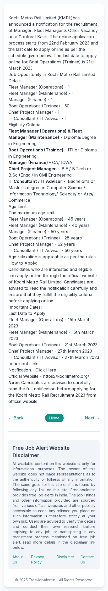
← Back (16, 417)
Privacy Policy (37, 559)
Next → (92, 417)
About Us (18, 559)
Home (54, 418)
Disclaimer (65, 557)
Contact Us (87, 559)
